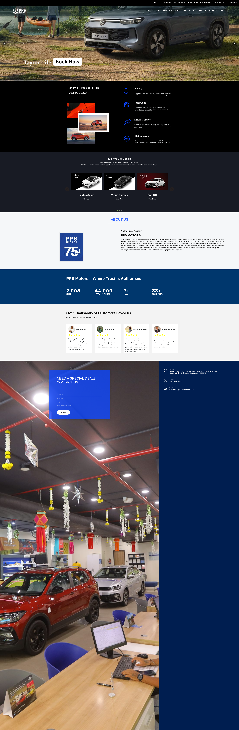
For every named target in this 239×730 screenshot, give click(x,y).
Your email (60, 398)
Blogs (191, 10)
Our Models (167, 10)
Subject (59, 402)
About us (156, 10)
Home (147, 10)
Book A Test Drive (216, 10)
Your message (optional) (64, 405)
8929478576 (194, 3)
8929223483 (220, 3)
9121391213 (181, 3)
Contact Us (201, 10)
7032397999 (207, 3)
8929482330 (167, 3)
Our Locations (180, 10)
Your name (60, 394)
